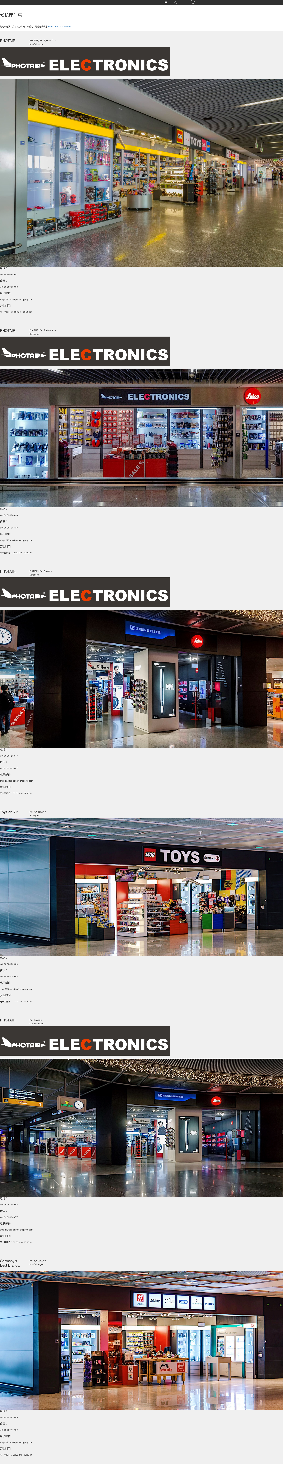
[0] (193, 2)
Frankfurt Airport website (59, 26)
